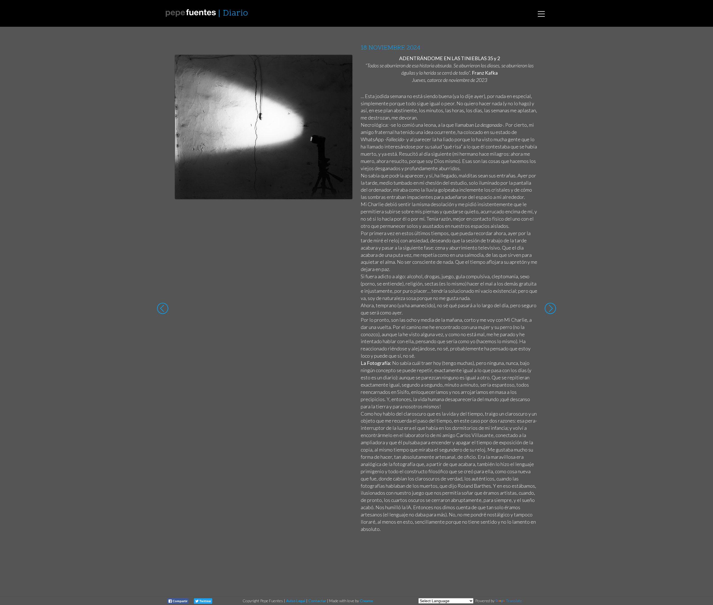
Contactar (317, 600)
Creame (366, 600)
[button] (344, 64)
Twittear (205, 601)
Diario (235, 13)
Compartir (179, 601)
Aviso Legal (295, 600)
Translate (514, 600)
